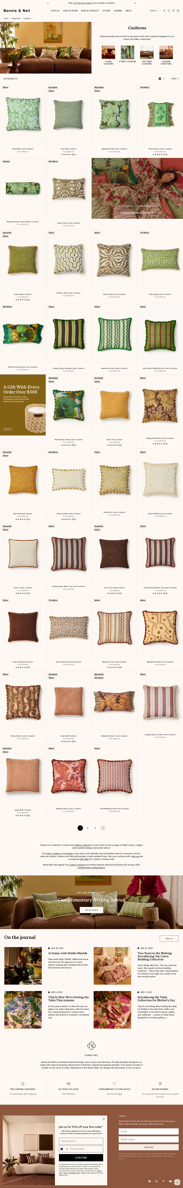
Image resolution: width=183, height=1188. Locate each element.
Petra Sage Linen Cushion (160, 294)
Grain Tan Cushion (114, 440)
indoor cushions (53, 853)
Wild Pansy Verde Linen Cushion (69, 440)
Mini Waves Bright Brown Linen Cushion (160, 368)
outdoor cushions (82, 845)
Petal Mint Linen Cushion (22, 149)
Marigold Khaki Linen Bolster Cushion (23, 222)
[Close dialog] (103, 1119)
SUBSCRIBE (81, 1157)
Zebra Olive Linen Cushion (68, 223)
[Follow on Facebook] (149, 1181)
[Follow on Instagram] (156, 1181)
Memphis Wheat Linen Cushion (160, 662)
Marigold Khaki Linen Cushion (114, 149)
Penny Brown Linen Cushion (23, 736)
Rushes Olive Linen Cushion (69, 293)
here (120, 1094)
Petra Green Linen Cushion (160, 149)
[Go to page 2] (102, 828)
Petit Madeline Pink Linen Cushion (114, 809)
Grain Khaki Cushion (23, 294)
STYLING (106, 11)
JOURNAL (118, 11)
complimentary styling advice (91, 867)
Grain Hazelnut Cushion (23, 662)
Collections (16, 18)
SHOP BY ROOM (70, 11)
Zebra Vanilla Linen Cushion (69, 514)
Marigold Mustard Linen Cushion (160, 438)
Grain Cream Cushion (23, 588)
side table (84, 859)
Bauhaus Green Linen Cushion (114, 368)
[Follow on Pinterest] (163, 1181)
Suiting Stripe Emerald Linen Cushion (68, 368)
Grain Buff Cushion (68, 736)
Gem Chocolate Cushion (114, 588)
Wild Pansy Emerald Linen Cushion (23, 367)
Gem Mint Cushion (68, 149)
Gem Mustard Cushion (22, 514)
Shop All (55, 11)
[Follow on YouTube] (170, 1181)
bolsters (69, 853)
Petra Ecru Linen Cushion (114, 512)
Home (6, 18)
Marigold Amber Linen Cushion (114, 736)
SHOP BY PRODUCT (90, 11)
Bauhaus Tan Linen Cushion (114, 662)
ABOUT (129, 11)
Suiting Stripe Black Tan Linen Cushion (68, 586)
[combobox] (64, 1149)
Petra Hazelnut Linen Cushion (68, 662)
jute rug (135, 856)
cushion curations (77, 864)
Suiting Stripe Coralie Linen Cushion (160, 734)
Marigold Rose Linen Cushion (68, 809)
